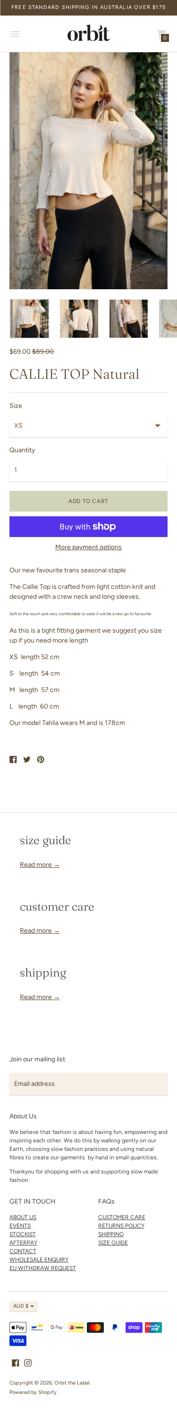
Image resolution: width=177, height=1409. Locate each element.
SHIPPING (111, 1234)
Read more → (40, 865)
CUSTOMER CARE (121, 1217)
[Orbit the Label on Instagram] (28, 1363)
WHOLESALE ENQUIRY (38, 1259)
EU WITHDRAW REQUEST (42, 1268)
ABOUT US (22, 1217)
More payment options (88, 547)
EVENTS (20, 1225)
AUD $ (20, 1306)
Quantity (22, 450)
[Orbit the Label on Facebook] (15, 1363)
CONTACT (22, 1251)
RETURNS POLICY (121, 1225)
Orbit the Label (71, 1383)
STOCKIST (22, 1234)
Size (15, 406)
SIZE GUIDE (113, 1242)
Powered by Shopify (33, 1392)
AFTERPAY (23, 1242)
